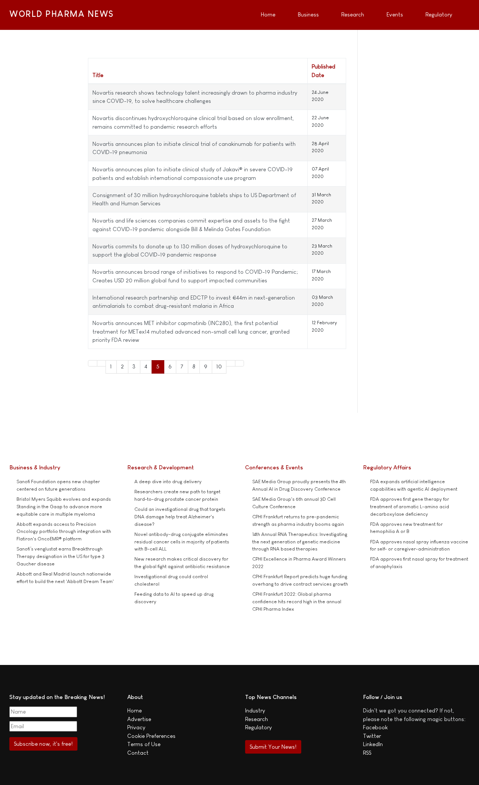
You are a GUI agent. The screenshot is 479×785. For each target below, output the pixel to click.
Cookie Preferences (151, 736)
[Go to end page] (239, 363)
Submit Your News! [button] (273, 746)
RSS (367, 752)
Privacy (136, 727)
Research (256, 719)
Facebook (375, 727)
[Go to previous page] (101, 363)
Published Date (323, 70)
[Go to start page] (92, 363)
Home (134, 710)
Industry (255, 710)
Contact (138, 752)
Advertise (139, 719)
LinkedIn (373, 744)
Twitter (372, 736)
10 (219, 366)
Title (97, 75)
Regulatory (258, 727)
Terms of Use (144, 744)
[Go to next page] (230, 363)
